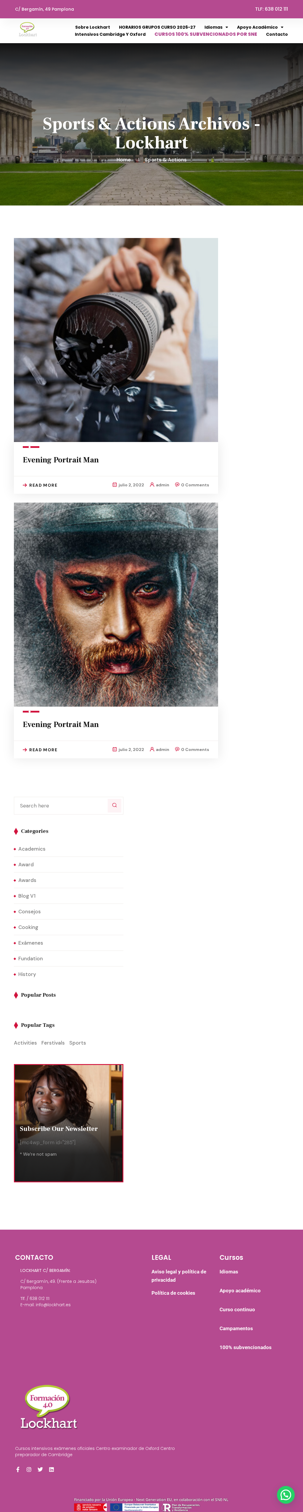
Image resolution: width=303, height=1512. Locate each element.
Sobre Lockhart (92, 27)
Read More (43, 485)
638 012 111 (276, 9)
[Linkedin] (51, 1469)
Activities (25, 1043)
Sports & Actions (166, 159)
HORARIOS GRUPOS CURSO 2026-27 (157, 27)
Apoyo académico (257, 27)
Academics (32, 849)
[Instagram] (29, 1469)
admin (162, 485)
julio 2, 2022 (131, 485)
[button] (286, 1495)
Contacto (277, 34)
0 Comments (195, 485)
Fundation (30, 958)
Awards (27, 880)
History (27, 974)
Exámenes (30, 943)
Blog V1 (27, 896)
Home (125, 159)
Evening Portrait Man (61, 460)
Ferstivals (53, 1043)
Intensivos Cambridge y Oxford (110, 34)
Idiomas (213, 27)
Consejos (29, 911)
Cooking (28, 927)
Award (26, 864)
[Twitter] (40, 1469)
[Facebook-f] (17, 1469)
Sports (77, 1043)
